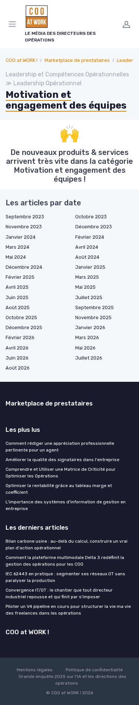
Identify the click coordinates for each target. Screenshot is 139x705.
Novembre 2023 (24, 226)
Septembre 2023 (25, 216)
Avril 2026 (17, 348)
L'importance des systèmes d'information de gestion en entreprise (66, 505)
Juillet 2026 (88, 358)
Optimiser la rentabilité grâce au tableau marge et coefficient (59, 489)
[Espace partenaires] (126, 24)
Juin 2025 (17, 297)
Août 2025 (18, 307)
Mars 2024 (17, 247)
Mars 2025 (87, 277)
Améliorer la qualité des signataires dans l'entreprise (62, 459)
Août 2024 (87, 257)
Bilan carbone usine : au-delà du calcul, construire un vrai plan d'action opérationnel (67, 544)
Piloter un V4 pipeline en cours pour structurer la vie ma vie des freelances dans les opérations (68, 610)
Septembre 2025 (94, 307)
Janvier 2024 (21, 237)
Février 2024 (89, 237)
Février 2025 (20, 277)
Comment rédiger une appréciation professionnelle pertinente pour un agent (60, 447)
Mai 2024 (16, 257)
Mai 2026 (85, 348)
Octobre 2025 (21, 317)
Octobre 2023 (91, 216)
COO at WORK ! (21, 60)
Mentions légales (35, 669)
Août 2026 (18, 368)
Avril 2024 (86, 247)
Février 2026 (20, 337)
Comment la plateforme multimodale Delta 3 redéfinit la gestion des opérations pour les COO (65, 561)
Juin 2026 (17, 358)
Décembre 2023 (93, 226)
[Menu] (14, 24)
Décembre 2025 (24, 327)
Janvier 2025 (90, 267)
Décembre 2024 (24, 267)
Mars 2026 (87, 337)
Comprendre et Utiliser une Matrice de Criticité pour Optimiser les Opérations (61, 473)
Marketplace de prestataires (77, 60)
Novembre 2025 (93, 317)
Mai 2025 (85, 287)
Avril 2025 (17, 287)
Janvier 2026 (90, 327)
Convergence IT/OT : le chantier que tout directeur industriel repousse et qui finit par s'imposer (59, 593)
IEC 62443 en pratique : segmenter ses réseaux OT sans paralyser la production (65, 577)
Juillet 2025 (88, 297)
